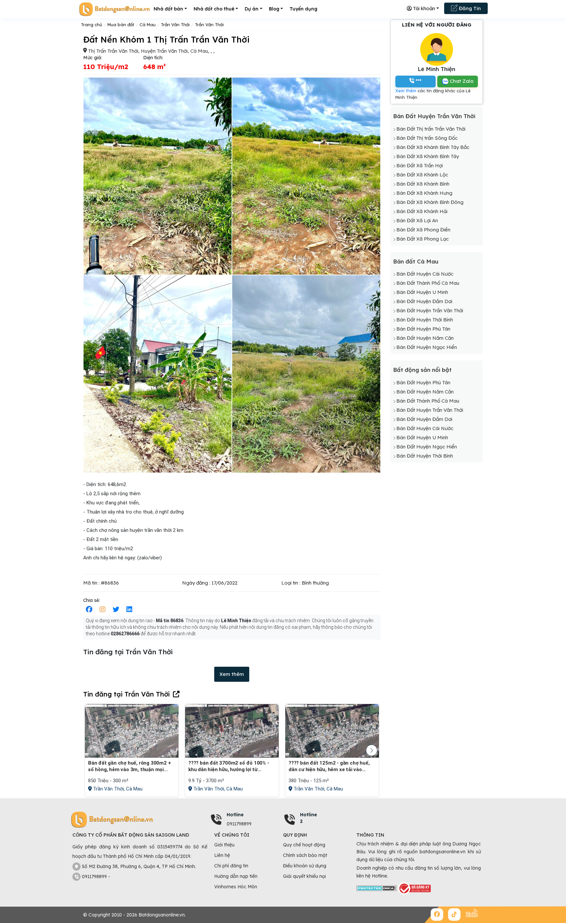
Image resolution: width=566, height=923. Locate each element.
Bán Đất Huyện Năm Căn (425, 338)
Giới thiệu (224, 845)
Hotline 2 (308, 818)
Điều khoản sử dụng (304, 866)
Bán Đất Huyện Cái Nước (424, 274)
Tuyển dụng (303, 9)
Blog (274, 9)
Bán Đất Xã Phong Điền (423, 229)
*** (418, 81)
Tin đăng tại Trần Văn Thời (126, 694)
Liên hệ (222, 855)
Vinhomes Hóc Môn (235, 887)
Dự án (251, 9)
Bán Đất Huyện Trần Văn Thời (434, 116)
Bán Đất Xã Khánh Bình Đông (429, 202)
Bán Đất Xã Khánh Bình (422, 184)
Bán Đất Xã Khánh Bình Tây (427, 156)
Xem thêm (231, 674)
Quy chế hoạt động (304, 845)
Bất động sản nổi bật (422, 369)
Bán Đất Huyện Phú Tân (423, 329)
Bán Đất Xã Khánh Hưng (424, 193)
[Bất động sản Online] (114, 9)
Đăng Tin (469, 8)
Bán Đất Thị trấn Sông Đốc (427, 138)
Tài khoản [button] (423, 8)
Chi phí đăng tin (231, 866)
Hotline (235, 815)
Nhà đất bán (168, 9)
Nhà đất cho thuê (214, 9)
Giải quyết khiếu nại (304, 876)
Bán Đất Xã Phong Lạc (422, 239)
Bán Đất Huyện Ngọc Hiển (426, 347)
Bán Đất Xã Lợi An (417, 220)
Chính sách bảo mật (305, 855)
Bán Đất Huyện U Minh (422, 292)
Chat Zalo (461, 81)
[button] (371, 750)
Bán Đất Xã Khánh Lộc (422, 175)
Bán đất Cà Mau (415, 261)
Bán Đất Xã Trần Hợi (419, 165)
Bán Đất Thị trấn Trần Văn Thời (430, 129)
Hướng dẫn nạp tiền (235, 876)
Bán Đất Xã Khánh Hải (421, 211)
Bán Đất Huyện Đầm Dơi (424, 301)
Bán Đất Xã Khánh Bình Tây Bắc (432, 147)
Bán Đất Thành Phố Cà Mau (427, 283)
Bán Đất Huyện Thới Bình (424, 320)
